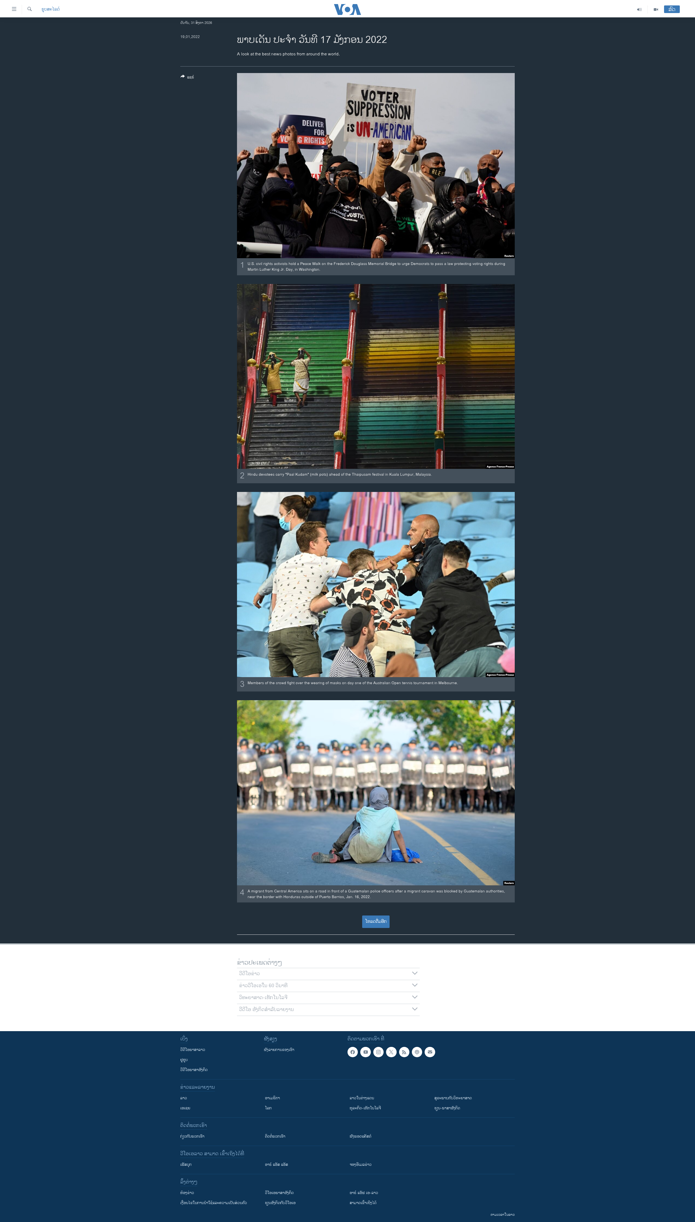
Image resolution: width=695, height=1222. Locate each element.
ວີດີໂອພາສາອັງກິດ (194, 1070)
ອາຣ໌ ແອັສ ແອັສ (276, 1164)
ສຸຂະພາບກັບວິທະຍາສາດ (453, 1098)
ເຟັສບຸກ (186, 1164)
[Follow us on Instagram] (378, 1052)
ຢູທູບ (184, 1060)
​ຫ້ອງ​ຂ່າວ (187, 1193)
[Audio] (639, 9)
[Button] (187, 78)
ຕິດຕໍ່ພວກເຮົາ (275, 1136)
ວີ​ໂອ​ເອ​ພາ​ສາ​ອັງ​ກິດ (279, 1193)
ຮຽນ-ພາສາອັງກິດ (447, 1108)
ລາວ (183, 1098)
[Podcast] (417, 1052)
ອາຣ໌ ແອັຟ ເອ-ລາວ (364, 1193)
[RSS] (404, 1052)
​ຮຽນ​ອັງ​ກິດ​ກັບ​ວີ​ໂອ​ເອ (280, 1203)
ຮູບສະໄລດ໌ (51, 9)
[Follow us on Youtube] (365, 1052)
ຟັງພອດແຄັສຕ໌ (360, 1136)
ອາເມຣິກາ (272, 1098)
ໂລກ (268, 1108)
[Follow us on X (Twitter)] (391, 1052)
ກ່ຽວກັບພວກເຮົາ (192, 1136)
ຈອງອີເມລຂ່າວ (361, 1164)
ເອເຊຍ (185, 1108)
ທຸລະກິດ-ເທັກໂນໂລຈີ (365, 1108)
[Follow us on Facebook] (353, 1052)
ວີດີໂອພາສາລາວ (192, 1050)
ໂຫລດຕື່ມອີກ (376, 921)
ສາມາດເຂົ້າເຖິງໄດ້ (363, 1203)
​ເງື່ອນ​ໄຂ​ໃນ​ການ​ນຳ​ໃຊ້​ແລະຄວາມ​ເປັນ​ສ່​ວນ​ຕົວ (213, 1203)
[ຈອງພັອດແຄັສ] (430, 1052)
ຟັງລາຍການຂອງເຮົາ (279, 1050)
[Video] (656, 9)
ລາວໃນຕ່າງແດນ (362, 1098)
